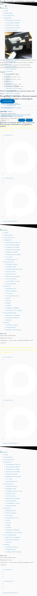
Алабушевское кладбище (13, 247)
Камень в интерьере (11, 283)
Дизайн (8, 298)
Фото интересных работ (12, 317)
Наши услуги (7, 286)
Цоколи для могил (11, 274)
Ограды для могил (11, 271)
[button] (18, 104)
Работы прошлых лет (11, 259)
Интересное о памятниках (13, 315)
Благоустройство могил (12, 296)
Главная (6, 232)
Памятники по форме (11, 264)
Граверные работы (11, 288)
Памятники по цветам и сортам (14, 269)
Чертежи (8, 300)
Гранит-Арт (3, 333)
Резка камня (9, 293)
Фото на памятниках (11, 291)
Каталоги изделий (8, 262)
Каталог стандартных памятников (10, 104)
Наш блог (8, 320)
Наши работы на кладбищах (13, 254)
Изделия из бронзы (11, 278)
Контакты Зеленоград (12, 325)
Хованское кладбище (11, 252)
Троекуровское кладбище (13, 249)
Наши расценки (8, 235)
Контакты (6, 322)
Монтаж (8, 303)
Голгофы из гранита (6, 111)
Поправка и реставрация (12, 308)
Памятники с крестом (7, 107)
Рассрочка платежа (9, 237)
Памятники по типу (11, 266)
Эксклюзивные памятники (13, 245)
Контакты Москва (11, 327)
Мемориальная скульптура (13, 276)
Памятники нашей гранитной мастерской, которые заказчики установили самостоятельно (15, 115)
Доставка (8, 305)
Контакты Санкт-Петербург (13, 329)
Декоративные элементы (12, 281)
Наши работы (7, 240)
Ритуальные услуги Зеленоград (14, 310)
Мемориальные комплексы (13, 242)
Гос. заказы (9, 257)
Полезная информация (10, 313)
